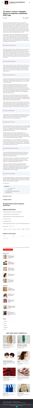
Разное (5, 329)
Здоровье (5, 321)
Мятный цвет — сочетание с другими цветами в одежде (11, 263)
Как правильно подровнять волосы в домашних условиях (11, 289)
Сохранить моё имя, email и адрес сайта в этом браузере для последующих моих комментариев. (16, 247)
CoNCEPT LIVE (5, 393)
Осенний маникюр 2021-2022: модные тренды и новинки (11, 307)
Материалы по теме (12, 188)
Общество (5, 325)
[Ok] (31, 405)
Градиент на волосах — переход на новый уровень (11, 301)
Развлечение (6, 327)
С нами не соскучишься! (17, 2)
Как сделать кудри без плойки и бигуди (11, 275)
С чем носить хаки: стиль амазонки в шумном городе (11, 281)
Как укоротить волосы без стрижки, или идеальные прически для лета (12, 313)
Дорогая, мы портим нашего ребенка (11, 295)
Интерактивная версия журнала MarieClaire (13, 191)
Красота (5, 323)
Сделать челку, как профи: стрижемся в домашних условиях (11, 269)
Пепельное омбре (20, 393)
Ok (16, 406)
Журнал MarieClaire (9, 192)
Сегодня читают (9, 189)
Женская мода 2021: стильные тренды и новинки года (11, 257)
